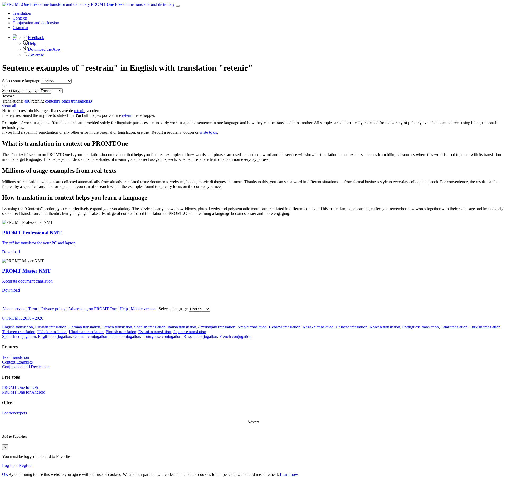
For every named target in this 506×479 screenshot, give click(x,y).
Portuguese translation (420, 327)
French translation (117, 327)
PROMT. (132, 4)
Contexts (20, 18)
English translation (17, 327)
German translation (84, 327)
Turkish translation (485, 327)
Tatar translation (454, 327)
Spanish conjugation (19, 336)
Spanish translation (150, 327)
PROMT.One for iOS (20, 387)
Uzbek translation (52, 332)
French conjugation (235, 336)
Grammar (20, 27)
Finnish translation (121, 332)
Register (26, 465)
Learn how (289, 474)
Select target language (20, 90)
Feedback (36, 37)
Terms (33, 309)
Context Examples (17, 362)
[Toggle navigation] (178, 6)
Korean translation (384, 327)
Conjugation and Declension (26, 367)
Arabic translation (252, 327)
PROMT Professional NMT (32, 232)
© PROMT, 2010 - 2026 (22, 318)
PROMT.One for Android (23, 392)
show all (9, 106)
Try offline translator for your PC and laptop (38, 243)
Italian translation (182, 327)
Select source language (21, 81)
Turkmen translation (18, 332)
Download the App (44, 49)
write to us (208, 132)
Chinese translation (351, 327)
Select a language (173, 309)
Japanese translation (189, 332)
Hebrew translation (284, 327)
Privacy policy (53, 309)
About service (13, 309)
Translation (22, 13)
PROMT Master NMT (26, 271)
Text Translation (15, 357)
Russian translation (50, 327)
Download (11, 252)
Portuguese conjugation (161, 336)
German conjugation (90, 336)
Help (32, 43)
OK (5, 474)
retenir (79, 110)
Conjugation (36, 23)
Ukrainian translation (86, 332)
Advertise (36, 55)
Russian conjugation (200, 336)
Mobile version (143, 309)
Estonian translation (154, 332)
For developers (14, 413)
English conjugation (54, 336)
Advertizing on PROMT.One (92, 309)
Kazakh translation (318, 327)
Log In (7, 465)
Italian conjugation (124, 336)
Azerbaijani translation (216, 327)
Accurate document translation (27, 281)
